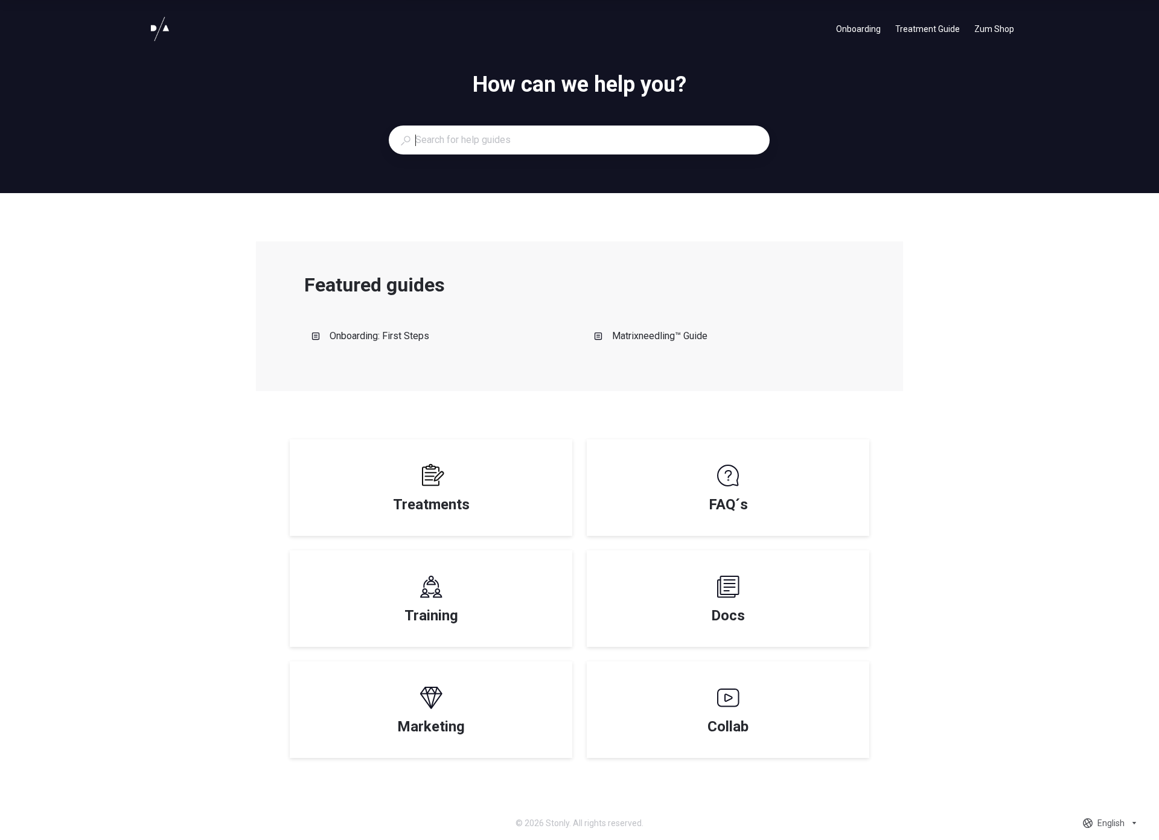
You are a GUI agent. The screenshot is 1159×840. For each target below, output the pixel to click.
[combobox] (579, 140)
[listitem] (431, 487)
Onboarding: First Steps (379, 336)
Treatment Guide (927, 30)
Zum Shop (994, 30)
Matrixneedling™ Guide (659, 336)
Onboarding (858, 30)
